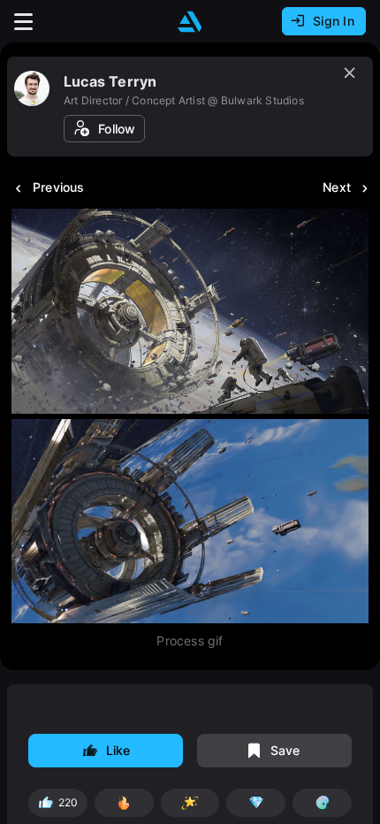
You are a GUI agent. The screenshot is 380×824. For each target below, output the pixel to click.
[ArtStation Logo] (190, 22)
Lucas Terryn (110, 81)
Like (118, 750)
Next (337, 187)
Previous (59, 187)
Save (285, 750)
